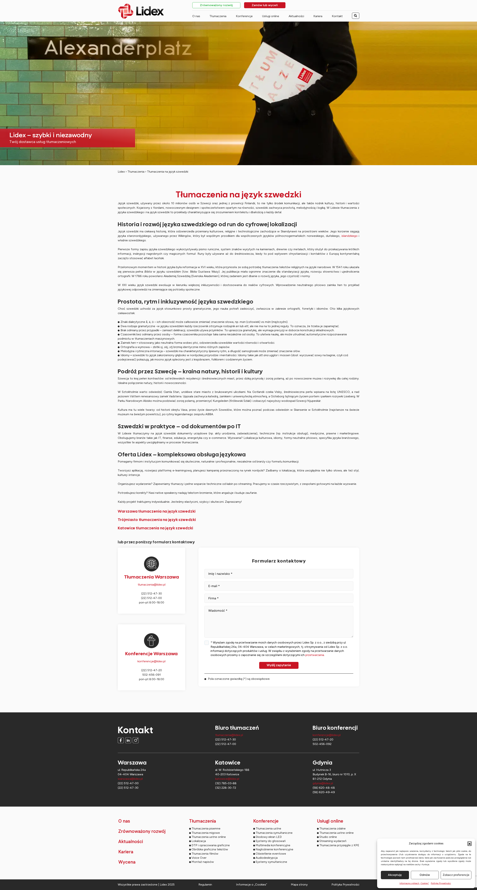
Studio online (328, 837)
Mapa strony (299, 884)
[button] (469, 843)
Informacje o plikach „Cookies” (414, 883)
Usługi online (270, 16)
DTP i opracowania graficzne (211, 845)
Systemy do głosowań (271, 841)
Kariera (317, 16)
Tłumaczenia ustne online (209, 837)
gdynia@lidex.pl (323, 783)
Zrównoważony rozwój (216, 5)
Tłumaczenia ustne (268, 828)
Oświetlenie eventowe (271, 853)
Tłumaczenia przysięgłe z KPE (339, 845)
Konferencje (244, 16)
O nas (196, 16)
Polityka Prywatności (441, 883)
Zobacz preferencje (456, 875)
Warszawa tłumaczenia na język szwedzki (157, 511)
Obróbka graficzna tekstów (210, 849)
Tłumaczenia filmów (205, 853)
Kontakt (337, 16)
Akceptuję (395, 875)
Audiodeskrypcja (267, 857)
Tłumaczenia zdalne (332, 828)
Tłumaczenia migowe (206, 833)
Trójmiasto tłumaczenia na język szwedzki (157, 519)
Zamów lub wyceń (265, 5)
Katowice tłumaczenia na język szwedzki (155, 528)
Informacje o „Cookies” (251, 884)
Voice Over (199, 857)
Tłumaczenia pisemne (206, 828)
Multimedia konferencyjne (273, 845)
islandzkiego (350, 236)
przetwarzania (314, 655)
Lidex (121, 171)
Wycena (126, 862)
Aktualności (296, 16)
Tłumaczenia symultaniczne (274, 833)
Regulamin (205, 884)
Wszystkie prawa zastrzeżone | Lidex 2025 (146, 884)
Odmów (425, 875)
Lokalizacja (199, 841)
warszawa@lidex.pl (130, 779)
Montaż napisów (203, 862)
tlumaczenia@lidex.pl (151, 584)
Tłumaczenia (217, 16)
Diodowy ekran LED (269, 837)
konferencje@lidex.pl (151, 661)
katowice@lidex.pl (227, 779)
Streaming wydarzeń (332, 841)
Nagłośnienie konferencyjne (274, 849)
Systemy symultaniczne (271, 862)
